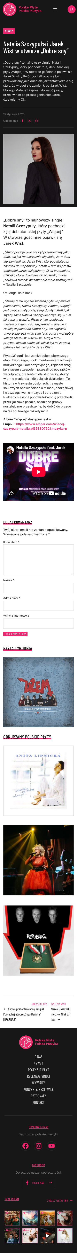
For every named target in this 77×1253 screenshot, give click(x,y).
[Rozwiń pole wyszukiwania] (72, 9)
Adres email (12, 598)
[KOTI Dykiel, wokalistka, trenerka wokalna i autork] (64, 1235)
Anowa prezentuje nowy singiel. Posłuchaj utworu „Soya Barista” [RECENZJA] (23, 1014)
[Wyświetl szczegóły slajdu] (38, 860)
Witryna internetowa (16, 615)
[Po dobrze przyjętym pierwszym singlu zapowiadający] (12, 1218)
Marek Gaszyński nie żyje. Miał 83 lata (60, 1014)
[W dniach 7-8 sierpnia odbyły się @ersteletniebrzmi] (47, 1235)
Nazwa (8, 580)
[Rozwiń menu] (55, 9)
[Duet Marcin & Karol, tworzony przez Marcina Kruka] (12, 1235)
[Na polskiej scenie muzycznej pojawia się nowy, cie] (64, 1218)
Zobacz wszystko (57, 1200)
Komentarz (11, 542)
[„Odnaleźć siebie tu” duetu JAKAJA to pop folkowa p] (47, 1218)
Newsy (9, 31)
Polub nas (38, 1182)
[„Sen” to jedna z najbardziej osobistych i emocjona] (29, 1218)
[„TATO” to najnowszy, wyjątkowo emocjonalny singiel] (29, 1235)
